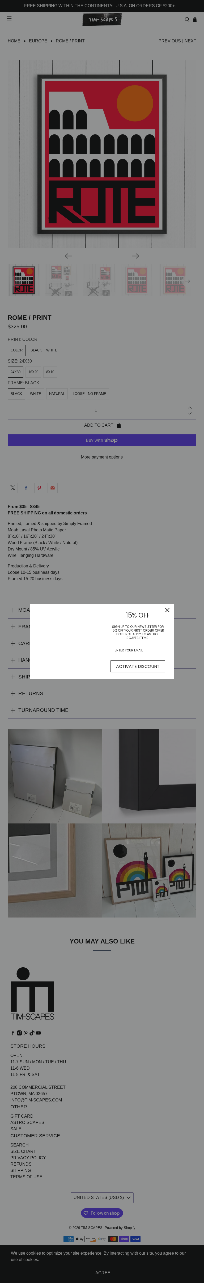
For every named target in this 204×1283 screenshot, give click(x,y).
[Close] (167, 610)
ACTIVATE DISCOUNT (138, 666)
